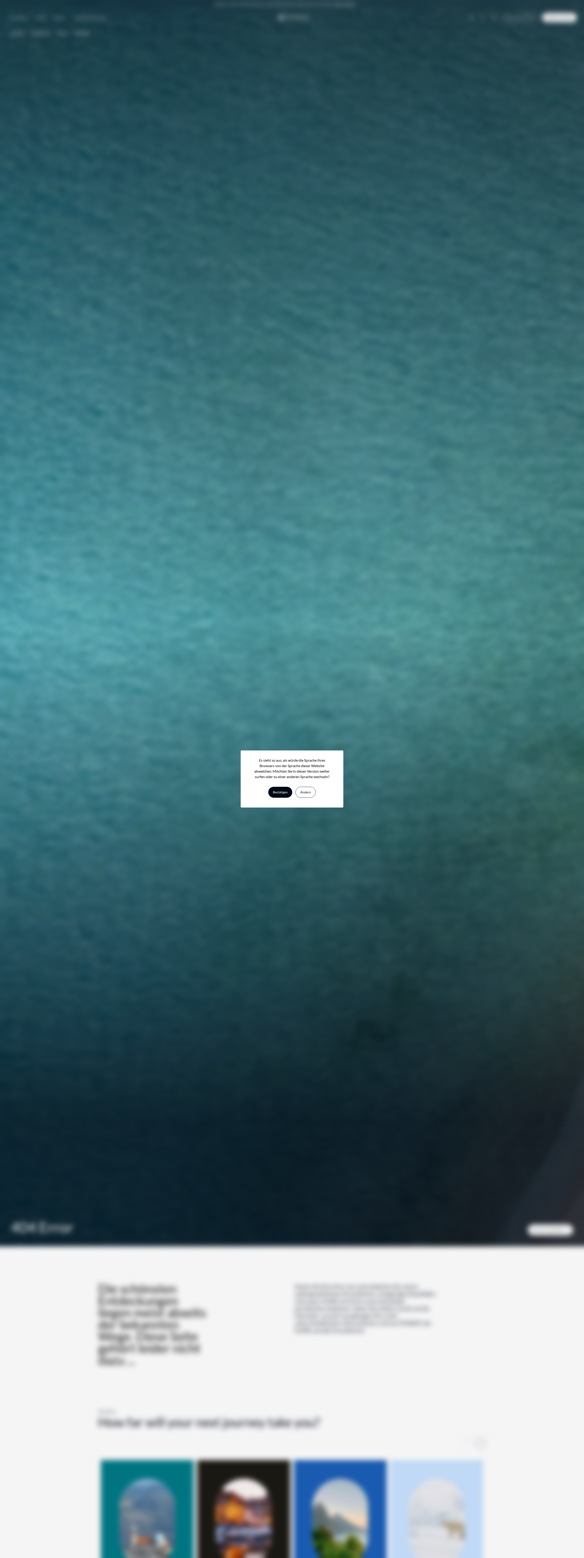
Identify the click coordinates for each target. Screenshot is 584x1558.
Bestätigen (280, 792)
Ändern (305, 792)
